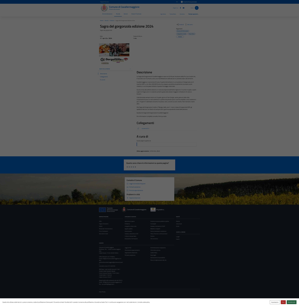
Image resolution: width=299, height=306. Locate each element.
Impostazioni (275, 302)
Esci (283, 302)
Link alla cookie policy (143, 302)
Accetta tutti (291, 302)
